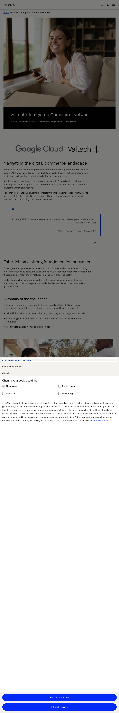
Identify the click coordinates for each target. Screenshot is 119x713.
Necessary (11, 386)
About (5, 372)
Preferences (68, 386)
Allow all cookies (59, 707)
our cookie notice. (99, 420)
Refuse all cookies (59, 697)
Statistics (10, 393)
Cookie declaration (12, 366)
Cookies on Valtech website (16, 360)
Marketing (67, 393)
